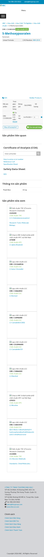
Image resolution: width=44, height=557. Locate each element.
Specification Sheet (11, 164)
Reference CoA (9, 162)
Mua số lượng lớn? (10, 127)
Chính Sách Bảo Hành (12, 527)
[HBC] (3, 5)
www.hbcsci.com (13, 507)
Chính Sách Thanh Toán (13, 530)
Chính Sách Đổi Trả (12, 521)
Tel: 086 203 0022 (14, 2)
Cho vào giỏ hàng (35, 127)
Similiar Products (35, 98)
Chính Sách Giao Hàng (13, 524)
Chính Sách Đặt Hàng (12, 518)
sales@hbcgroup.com (31, 2)
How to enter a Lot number (13, 159)
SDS (5, 98)
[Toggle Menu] (3, 16)
